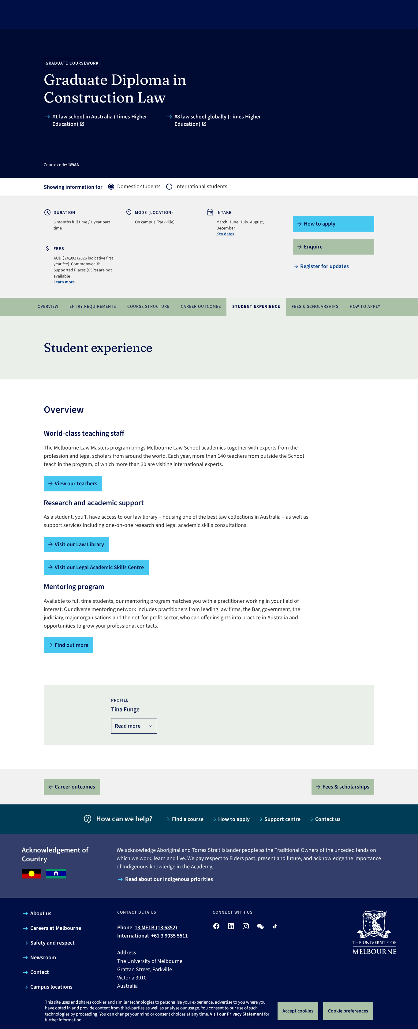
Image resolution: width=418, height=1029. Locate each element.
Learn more (64, 282)
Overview (48, 307)
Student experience (256, 307)
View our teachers (76, 483)
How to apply (365, 307)
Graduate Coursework (72, 63)
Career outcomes (201, 307)
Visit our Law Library (79, 544)
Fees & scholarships (315, 307)
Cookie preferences (348, 1011)
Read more (127, 726)
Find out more (71, 645)
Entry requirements (92, 307)
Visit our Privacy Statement (236, 1014)
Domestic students (139, 186)
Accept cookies (297, 1011)
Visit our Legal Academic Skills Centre (99, 567)
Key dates (225, 234)
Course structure (148, 307)
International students (201, 186)
